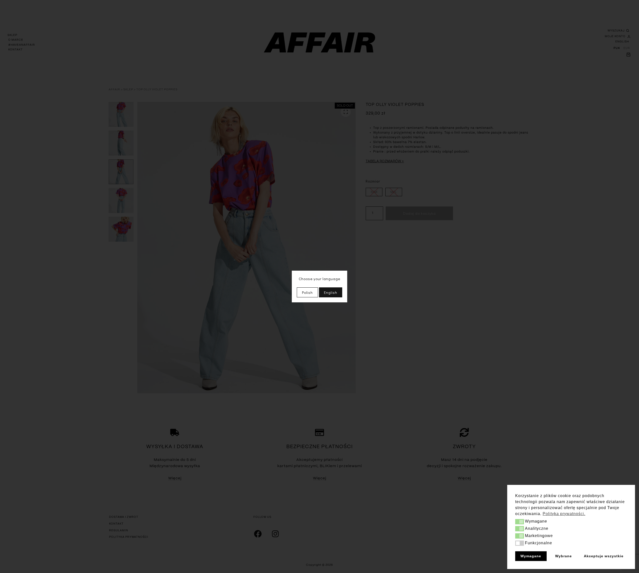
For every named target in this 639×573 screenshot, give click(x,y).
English (330, 292)
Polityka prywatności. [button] (564, 514)
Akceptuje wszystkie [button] (604, 556)
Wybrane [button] (563, 556)
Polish (307, 292)
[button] (519, 521)
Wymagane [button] (530, 556)
